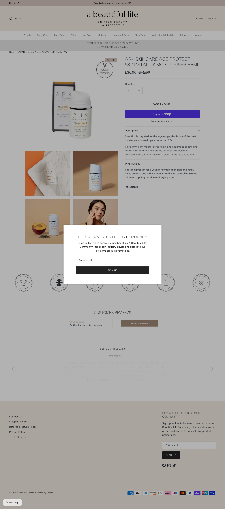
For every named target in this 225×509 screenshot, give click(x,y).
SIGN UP (112, 270)
